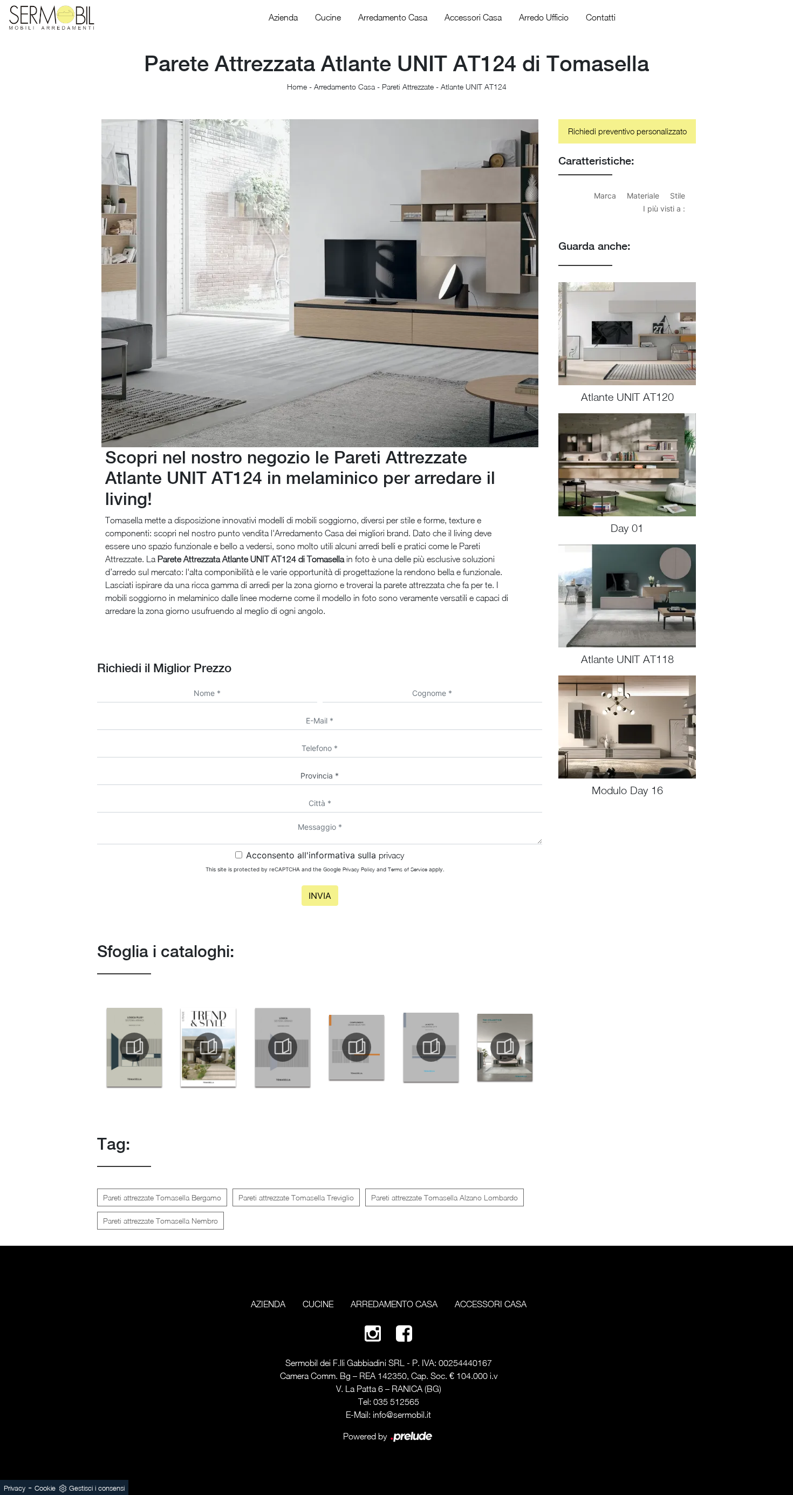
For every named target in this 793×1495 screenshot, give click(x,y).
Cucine (328, 17)
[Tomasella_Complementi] (357, 1047)
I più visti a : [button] (664, 208)
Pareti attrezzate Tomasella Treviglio (296, 1197)
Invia (320, 895)
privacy (391, 855)
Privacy (14, 1488)
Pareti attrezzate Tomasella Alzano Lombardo (444, 1197)
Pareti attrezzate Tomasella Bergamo (162, 1197)
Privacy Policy (359, 869)
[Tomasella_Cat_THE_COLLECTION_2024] (505, 1047)
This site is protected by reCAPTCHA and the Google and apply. (325, 869)
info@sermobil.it (402, 1414)
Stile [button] (677, 195)
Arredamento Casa (392, 17)
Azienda (283, 17)
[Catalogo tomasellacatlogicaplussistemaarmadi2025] (134, 1047)
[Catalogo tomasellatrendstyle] (209, 1047)
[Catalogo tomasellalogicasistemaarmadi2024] (283, 1047)
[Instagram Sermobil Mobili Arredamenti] (373, 1333)
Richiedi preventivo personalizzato (627, 131)
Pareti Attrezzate (408, 86)
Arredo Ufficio (544, 17)
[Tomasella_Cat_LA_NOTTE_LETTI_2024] (431, 1047)
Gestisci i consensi (97, 1488)
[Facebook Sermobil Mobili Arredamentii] (404, 1333)
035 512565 (396, 1402)
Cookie (45, 1488)
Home (297, 86)
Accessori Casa (473, 17)
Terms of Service (407, 869)
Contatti (601, 17)
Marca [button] (605, 195)
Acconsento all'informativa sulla (325, 855)
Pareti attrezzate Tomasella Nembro (160, 1220)
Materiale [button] (643, 195)
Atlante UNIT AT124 (474, 86)
